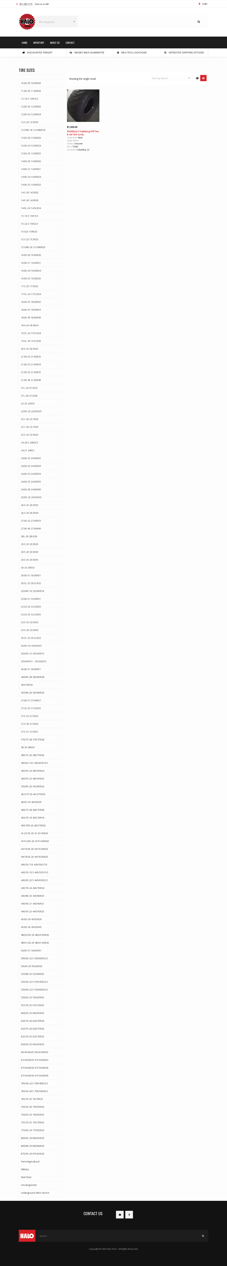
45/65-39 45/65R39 (31, 919)
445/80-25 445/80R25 (32, 895)
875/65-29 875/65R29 (32, 1153)
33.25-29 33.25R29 (31, 606)
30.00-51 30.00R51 (31, 575)
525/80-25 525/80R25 (32, 974)
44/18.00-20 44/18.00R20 (34, 856)
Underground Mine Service (35, 1192)
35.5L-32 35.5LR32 (31, 637)
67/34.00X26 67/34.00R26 (34, 1067)
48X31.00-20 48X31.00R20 (35, 942)
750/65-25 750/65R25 (32, 1114)
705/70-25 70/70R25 (32, 1099)
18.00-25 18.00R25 (31, 301)
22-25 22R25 (28, 403)
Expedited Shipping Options (186, 52)
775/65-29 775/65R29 (32, 1130)
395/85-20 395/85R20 (32, 786)
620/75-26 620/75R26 (32, 1028)
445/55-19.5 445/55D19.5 (34, 872)
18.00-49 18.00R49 (31, 317)
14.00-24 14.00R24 (31, 176)
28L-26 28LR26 (29, 536)
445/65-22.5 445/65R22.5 (34, 880)
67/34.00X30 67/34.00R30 (34, 1075)
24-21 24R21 (28, 450)
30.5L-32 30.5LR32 (31, 583)
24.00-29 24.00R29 (31, 466)
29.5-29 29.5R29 (29, 552)
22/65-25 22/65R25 (31, 411)
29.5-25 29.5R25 (29, 544)
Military (25, 1169)
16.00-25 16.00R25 (31, 278)
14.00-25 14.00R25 (31, 184)
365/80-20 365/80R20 (32, 692)
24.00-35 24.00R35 (31, 481)
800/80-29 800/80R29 (32, 1145)
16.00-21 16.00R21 (31, 262)
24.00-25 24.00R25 (31, 458)
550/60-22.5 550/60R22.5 (34, 989)
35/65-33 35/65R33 (31, 645)
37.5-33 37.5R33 (29, 716)
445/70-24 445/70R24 (32, 888)
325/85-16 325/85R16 (32, 591)
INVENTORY (38, 42)
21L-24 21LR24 (29, 387)
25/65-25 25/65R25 (31, 497)
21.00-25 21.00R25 (31, 356)
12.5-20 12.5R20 (29, 122)
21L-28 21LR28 (29, 395)
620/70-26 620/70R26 (32, 1020)
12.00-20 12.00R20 (31, 106)
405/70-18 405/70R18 (32, 817)
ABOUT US (55, 42)
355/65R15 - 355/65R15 (33, 661)
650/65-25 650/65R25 (32, 1044)
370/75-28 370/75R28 (32, 739)
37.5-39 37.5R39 (29, 723)
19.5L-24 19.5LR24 (31, 333)
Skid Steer (26, 1177)
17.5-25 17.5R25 (29, 286)
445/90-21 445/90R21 (32, 903)
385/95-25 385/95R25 (32, 778)
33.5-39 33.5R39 (29, 630)
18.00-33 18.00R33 (31, 309)
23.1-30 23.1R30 (29, 426)
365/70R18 (27, 684)
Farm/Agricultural (30, 1161)
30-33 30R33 (28, 567)
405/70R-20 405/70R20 (33, 825)
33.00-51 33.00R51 (31, 598)
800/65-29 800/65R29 (32, 1138)
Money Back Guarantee (89, 52)
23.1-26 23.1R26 (29, 419)
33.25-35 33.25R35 (31, 614)
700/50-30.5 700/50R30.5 (34, 1091)
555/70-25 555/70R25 (32, 1005)
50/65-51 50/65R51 (31, 950)
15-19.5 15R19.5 (29, 215)
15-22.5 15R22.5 (29, 223)
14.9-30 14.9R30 (29, 200)
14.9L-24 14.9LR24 (31, 208)
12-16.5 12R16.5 (29, 98)
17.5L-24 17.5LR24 (31, 294)
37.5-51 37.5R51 (29, 731)
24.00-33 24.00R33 (31, 473)
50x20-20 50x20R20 (31, 966)
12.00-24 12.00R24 (31, 114)
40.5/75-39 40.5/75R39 (33, 794)
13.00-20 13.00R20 (31, 137)
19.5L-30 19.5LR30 (31, 341)
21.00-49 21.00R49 (31, 380)
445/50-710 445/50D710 (34, 864)
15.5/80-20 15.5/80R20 (33, 247)
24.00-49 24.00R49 (31, 489)
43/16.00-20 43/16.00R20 (34, 848)
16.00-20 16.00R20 (31, 255)
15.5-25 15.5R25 (29, 239)
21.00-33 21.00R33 (31, 364)
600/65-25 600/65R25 (32, 1013)
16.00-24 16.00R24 (31, 270)
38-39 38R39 (28, 747)
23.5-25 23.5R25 (29, 434)
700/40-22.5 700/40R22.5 (34, 1083)
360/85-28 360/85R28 (32, 677)
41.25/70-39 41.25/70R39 (34, 833)
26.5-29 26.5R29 (29, 512)
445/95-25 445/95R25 (32, 911)
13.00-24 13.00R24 (31, 145)
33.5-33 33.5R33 (29, 622)
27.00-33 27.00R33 (31, 520)
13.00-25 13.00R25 (31, 153)
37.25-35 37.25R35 (31, 708)
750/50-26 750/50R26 (32, 1106)
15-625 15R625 (29, 231)
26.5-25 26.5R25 (29, 505)
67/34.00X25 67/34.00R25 (34, 1059)
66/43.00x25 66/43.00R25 (34, 1052)
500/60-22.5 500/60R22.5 (34, 958)
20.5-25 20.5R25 (29, 348)
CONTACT (70, 42)
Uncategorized (29, 1185)
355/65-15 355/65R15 (32, 653)
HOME (24, 42)
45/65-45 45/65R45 (31, 927)
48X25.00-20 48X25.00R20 (35, 934)
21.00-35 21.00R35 (31, 372)
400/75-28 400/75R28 (32, 809)
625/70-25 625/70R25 (32, 1036)
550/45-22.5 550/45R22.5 (34, 981)
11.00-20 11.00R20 (31, 90)
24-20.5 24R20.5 (29, 442)
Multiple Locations (134, 52)
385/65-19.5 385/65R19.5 (34, 763)
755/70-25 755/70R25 (32, 1122)
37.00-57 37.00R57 (31, 700)
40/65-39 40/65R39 (31, 802)
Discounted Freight (39, 52)
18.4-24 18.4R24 (29, 325)
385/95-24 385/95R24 (32, 770)
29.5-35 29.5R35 (29, 559)
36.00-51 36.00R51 (31, 669)
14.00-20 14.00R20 (31, 161)
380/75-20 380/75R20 (32, 755)
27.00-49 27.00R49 (31, 528)
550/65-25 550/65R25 (32, 997)
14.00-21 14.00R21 (31, 169)
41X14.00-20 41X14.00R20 (35, 841)
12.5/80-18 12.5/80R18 (33, 130)
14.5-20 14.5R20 (29, 192)
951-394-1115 (25, 4)
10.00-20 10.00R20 (31, 83)
